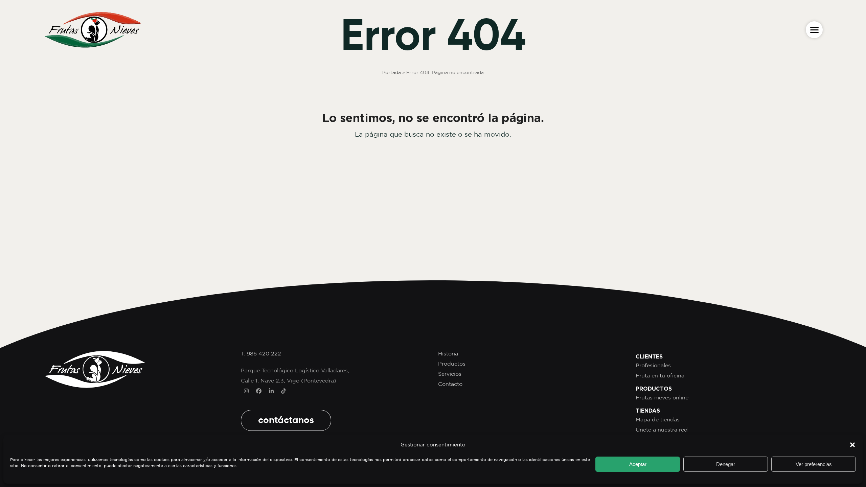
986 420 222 (264, 353)
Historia (448, 353)
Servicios (449, 374)
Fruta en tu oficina (660, 375)
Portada (391, 72)
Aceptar (637, 464)
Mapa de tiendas (658, 419)
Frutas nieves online (662, 397)
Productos (451, 364)
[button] (852, 444)
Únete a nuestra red (662, 429)
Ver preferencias (814, 464)
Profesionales (653, 365)
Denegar (725, 464)
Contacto (450, 384)
